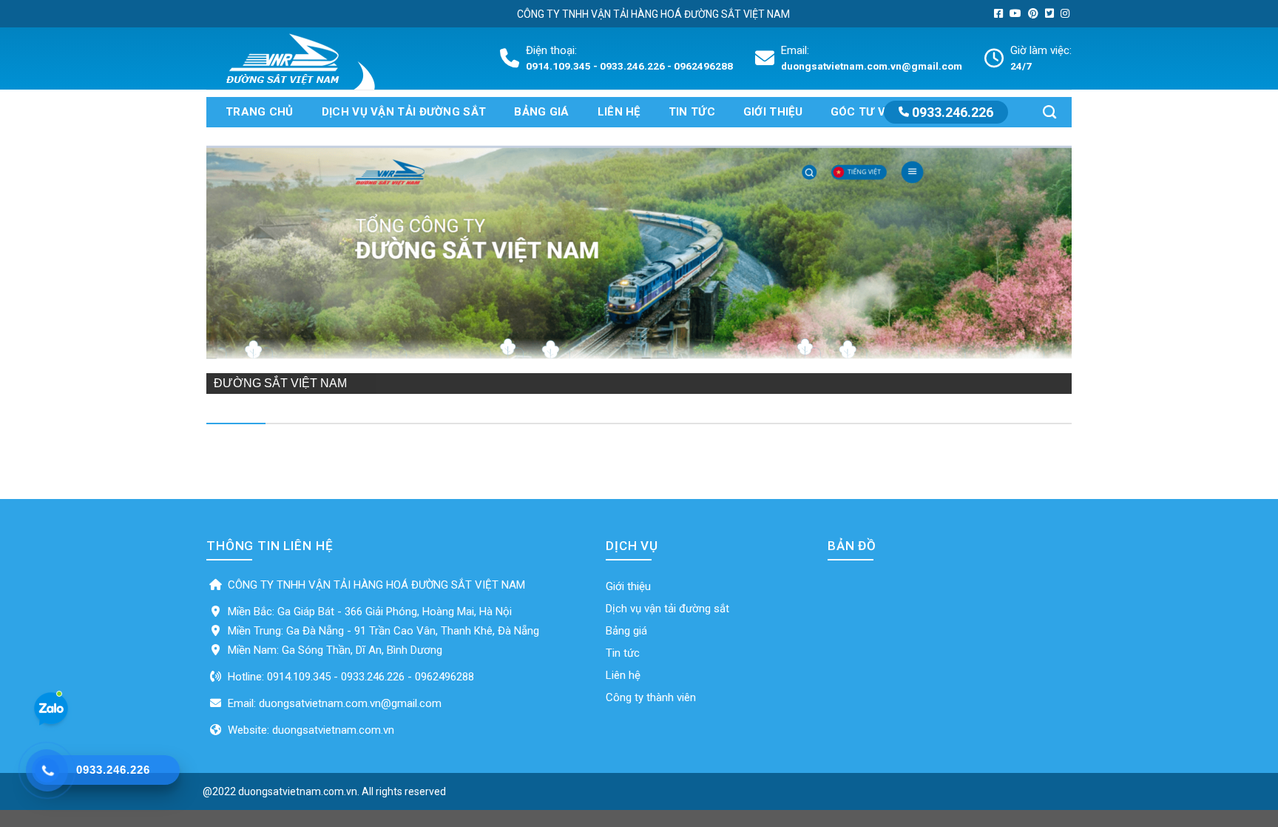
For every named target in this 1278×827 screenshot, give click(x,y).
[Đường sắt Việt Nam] (304, 58)
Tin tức (692, 111)
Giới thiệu (772, 111)
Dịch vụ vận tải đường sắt (404, 111)
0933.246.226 (951, 112)
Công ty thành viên (651, 697)
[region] (639, 260)
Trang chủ (260, 111)
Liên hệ (619, 111)
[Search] (1049, 112)
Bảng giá (541, 111)
